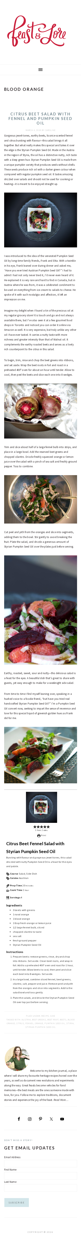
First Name (10, 1169)
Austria (26, 1019)
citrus (20, 1023)
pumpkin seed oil (54, 1023)
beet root (53, 1019)
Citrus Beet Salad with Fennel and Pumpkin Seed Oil (40, 118)
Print (43, 835)
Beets (63, 1019)
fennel (29, 1023)
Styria (70, 1023)
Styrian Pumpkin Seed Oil (40, 1027)
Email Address (12, 1157)
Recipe (45, 1016)
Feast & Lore (40, 31)
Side (52, 1016)
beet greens (39, 1019)
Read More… (61, 1100)
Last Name (10, 1182)
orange (39, 1023)
